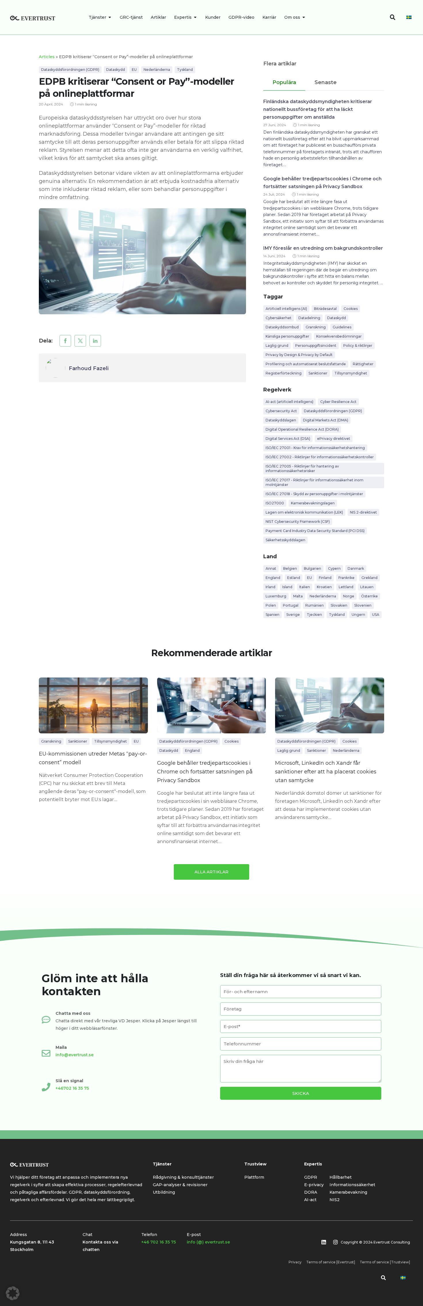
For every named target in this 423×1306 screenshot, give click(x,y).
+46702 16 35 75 (72, 1088)
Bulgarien (312, 568)
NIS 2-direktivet (363, 512)
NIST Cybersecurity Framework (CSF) (298, 521)
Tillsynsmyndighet (350, 373)
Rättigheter (363, 364)
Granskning (316, 327)
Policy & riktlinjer (357, 345)
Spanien (272, 614)
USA (375, 614)
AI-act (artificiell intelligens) (289, 402)
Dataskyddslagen (281, 420)
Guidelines (342, 327)
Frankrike (346, 578)
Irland (270, 587)
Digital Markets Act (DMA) (325, 420)
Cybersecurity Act (281, 411)
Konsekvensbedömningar (339, 336)
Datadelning (309, 318)
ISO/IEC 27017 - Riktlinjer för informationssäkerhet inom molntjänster (314, 482)
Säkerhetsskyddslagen (285, 540)
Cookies (351, 308)
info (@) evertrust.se (208, 1242)
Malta (298, 596)
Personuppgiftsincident (315, 345)
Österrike (369, 596)
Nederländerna (157, 69)
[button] (65, 341)
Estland (293, 578)
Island (287, 587)
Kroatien (324, 587)
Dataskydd (115, 69)
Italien (304, 587)
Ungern (358, 614)
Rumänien (314, 605)
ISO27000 (275, 503)
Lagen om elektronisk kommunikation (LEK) (304, 512)
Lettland (346, 587)
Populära (284, 82)
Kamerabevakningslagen (313, 503)
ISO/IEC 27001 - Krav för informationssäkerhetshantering (315, 448)
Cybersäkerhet (278, 318)
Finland (325, 578)
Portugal (290, 605)
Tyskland (185, 69)
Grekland (369, 578)
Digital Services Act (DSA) (288, 438)
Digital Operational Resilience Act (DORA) (302, 429)
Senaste (326, 82)
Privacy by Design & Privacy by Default (299, 355)
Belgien (290, 568)
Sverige (293, 614)
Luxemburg (276, 596)
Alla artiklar (211, 872)
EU (134, 69)
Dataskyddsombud (282, 327)
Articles (47, 56)
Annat (271, 568)
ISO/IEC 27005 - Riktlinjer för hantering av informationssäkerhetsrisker (302, 468)
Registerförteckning (284, 373)
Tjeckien (314, 614)
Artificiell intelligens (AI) (286, 308)
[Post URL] (93, 705)
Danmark (356, 568)
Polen (271, 605)
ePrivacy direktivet (333, 438)
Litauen (367, 587)
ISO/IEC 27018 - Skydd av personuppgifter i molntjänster (314, 494)
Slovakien (339, 605)
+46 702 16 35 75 (158, 1242)
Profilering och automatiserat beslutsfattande (306, 364)
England (273, 578)
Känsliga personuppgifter (287, 336)
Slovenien (362, 605)
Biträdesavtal (325, 308)
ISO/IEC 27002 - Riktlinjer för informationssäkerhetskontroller (320, 457)
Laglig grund (277, 345)
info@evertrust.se (75, 1054)
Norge (348, 596)
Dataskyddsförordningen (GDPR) (70, 69)
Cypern (334, 568)
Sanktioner (317, 373)
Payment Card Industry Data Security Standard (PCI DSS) (315, 531)
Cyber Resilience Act (338, 402)
